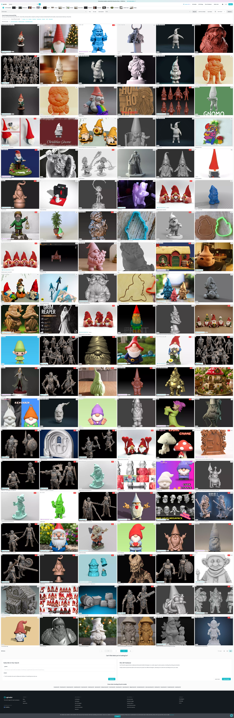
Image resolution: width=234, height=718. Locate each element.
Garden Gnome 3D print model (6, 240)
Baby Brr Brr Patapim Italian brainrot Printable (47, 116)
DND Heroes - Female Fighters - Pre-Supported (47, 365)
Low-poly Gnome (14, 21)
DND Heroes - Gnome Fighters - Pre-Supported (8, 490)
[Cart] (223, 4)
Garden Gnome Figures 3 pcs (5, 303)
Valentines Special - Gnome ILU (161, 209)
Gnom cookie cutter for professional (123, 303)
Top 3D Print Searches (131, 707)
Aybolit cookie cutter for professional (201, 240)
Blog (24, 699)
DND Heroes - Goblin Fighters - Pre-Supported (86, 459)
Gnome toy (80, 365)
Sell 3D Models (129, 697)
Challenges (181, 701)
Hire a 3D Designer (78, 703)
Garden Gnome (3, 209)
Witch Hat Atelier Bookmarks (44, 303)
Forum (180, 703)
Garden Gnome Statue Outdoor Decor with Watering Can (165, 365)
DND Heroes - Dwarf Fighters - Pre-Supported (8, 459)
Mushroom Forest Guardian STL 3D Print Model (125, 646)
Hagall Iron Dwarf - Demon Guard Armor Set (202, 521)
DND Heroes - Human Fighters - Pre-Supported (8, 552)
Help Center (25, 703)
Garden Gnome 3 (81, 53)
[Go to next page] (124, 651)
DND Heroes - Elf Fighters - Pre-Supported (85, 521)
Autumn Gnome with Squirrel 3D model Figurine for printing (165, 646)
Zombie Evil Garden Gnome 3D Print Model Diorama (164, 240)
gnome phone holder (121, 147)
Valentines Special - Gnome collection (85, 334)
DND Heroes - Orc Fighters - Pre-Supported (46, 490)
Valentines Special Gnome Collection (46, 615)
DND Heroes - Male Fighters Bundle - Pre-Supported (203, 365)
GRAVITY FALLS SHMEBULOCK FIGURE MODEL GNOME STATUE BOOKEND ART (168, 615)
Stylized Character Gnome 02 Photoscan (85, 490)
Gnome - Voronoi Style (198, 209)
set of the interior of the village (83, 615)
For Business (77, 699)
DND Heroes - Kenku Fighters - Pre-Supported (8, 583)
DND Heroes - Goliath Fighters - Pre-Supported (163, 583)
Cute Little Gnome (159, 490)
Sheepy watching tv (43, 209)
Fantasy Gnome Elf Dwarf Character (84, 303)
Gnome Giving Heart (121, 552)
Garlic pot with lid (198, 272)
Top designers (181, 699)
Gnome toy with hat (198, 178)
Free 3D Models (77, 705)
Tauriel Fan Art (3, 396)
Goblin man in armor (121, 583)
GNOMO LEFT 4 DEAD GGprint (122, 334)
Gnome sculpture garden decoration (45, 552)
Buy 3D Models (77, 697)
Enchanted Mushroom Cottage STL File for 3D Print (203, 396)
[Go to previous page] (108, 651)
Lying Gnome (158, 459)
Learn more (172, 714)
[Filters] (215, 11)
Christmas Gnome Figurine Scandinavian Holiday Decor (48, 53)
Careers (24, 701)
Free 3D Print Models (78, 707)
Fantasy (30, 19)
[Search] (40, 4)
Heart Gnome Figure (82, 272)
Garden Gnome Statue (82, 552)
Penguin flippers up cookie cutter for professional (125, 240)
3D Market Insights (130, 701)
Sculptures (39, 19)
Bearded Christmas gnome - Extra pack (7, 147)
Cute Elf (2, 365)
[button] (37, 4)
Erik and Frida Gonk (159, 178)
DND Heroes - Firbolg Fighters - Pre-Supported (125, 615)
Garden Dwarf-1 (3, 53)
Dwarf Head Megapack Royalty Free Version (163, 521)
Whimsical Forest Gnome (199, 583)
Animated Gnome (28, 21)
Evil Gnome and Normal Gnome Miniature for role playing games (11, 334)
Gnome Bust (197, 53)
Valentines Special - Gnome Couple (123, 459)
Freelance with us (130, 703)
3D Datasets (77, 701)
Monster (34, 19)
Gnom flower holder (43, 240)
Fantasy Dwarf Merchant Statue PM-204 (201, 646)
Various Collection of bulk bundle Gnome (162, 116)
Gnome (23, 19)
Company (24, 697)
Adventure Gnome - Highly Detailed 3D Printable (202, 615)
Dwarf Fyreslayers (81, 178)
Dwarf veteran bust (43, 646)
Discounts (77, 709)
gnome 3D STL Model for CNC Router (123, 116)
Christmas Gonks (197, 334)
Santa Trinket (197, 303)
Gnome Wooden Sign (4, 646)
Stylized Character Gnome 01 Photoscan (7, 521)
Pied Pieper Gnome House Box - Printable (162, 272)
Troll (47, 19)
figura (118, 272)
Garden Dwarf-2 (3, 116)
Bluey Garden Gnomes (121, 490)
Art (27, 19)
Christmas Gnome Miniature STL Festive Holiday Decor (48, 147)
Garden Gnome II (159, 147)
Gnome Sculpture (159, 53)
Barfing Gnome (81, 116)
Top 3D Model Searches (131, 705)
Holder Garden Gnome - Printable (6, 178)
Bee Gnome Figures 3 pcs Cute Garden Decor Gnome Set (87, 147)
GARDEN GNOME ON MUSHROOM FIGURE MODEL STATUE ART (166, 334)
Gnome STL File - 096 (82, 396)
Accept (117, 716)
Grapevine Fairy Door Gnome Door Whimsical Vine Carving (204, 459)
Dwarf (119, 53)
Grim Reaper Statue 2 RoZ (44, 334)
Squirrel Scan (120, 209)
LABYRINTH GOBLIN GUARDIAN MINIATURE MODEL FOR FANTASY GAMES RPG (207, 490)
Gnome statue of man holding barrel (123, 178)
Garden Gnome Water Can (160, 396)
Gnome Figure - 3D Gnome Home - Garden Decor (163, 303)
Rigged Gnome (21, 21)
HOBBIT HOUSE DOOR (43, 459)
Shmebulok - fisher (43, 272)
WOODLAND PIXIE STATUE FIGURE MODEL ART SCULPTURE (88, 209)
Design (43, 19)
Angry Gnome (42, 178)
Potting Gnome (197, 116)
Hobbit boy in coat (82, 240)
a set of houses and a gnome (5, 615)
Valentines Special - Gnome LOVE (6, 272)
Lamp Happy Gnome (198, 147)
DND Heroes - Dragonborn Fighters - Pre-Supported (48, 396)
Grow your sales (130, 699)
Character (51, 19)
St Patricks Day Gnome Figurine (84, 646)
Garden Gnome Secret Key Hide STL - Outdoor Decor (87, 583)
